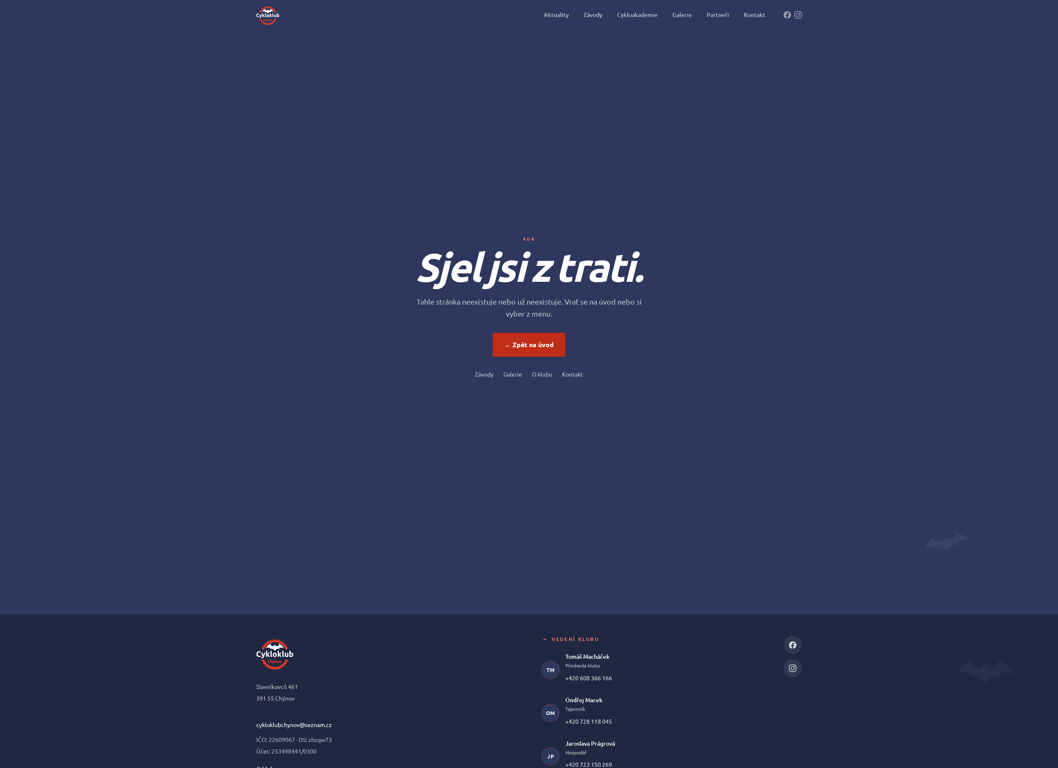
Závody (593, 15)
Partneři (718, 15)
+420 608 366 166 (588, 678)
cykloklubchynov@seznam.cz (294, 724)
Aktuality (556, 15)
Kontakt (754, 15)
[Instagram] (798, 15)
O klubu (542, 374)
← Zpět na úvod (529, 344)
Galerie (682, 15)
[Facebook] (787, 15)
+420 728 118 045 (588, 721)
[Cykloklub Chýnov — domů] (267, 14)
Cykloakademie (637, 15)
